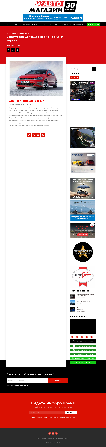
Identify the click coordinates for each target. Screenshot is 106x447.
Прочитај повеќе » (81, 297)
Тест (41, 24)
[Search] (94, 69)
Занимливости (16, 24)
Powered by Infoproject (53, 442)
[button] (103, 24)
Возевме (35, 24)
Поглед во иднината (23, 33)
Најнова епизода (79, 316)
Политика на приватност (67, 417)
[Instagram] (34, 135)
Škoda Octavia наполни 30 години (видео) (85, 294)
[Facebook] (29, 135)
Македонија (26, 24)
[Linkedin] (38, 135)
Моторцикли (54, 24)
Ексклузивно (64, 24)
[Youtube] (77, 77)
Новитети (7, 24)
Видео (46, 24)
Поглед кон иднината (76, 24)
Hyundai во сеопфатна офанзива (84, 308)
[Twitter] (74, 77)
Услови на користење (51, 417)
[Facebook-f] (71, 77)
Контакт (39, 417)
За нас (33, 417)
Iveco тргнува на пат (83, 301)
